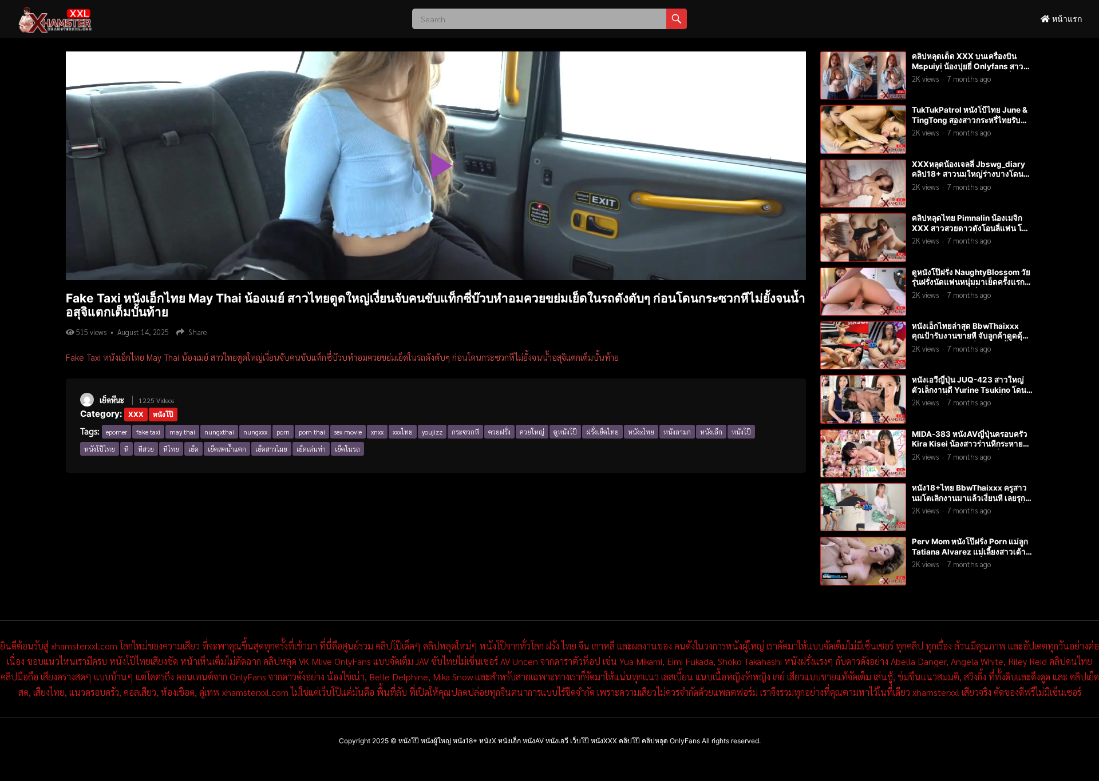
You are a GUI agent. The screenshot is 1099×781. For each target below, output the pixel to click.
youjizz (432, 431)
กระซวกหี (465, 431)
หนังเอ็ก (711, 431)
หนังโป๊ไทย (99, 448)
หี (126, 448)
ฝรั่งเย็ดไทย (602, 431)
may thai (182, 431)
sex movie (348, 431)
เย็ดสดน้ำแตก (227, 448)
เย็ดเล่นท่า (311, 448)
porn (283, 431)
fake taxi (148, 431)
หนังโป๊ (163, 414)
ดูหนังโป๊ (565, 431)
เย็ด (193, 448)
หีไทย (171, 448)
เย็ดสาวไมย (271, 448)
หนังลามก (677, 431)
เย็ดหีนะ (112, 400)
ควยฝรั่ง (499, 431)
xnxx (377, 431)
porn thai (312, 431)
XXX (136, 414)
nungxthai (219, 431)
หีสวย (146, 448)
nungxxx (255, 431)
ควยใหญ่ (532, 431)
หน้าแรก (1066, 18)
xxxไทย (403, 431)
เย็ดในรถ (347, 448)
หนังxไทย (641, 431)
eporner (116, 431)
